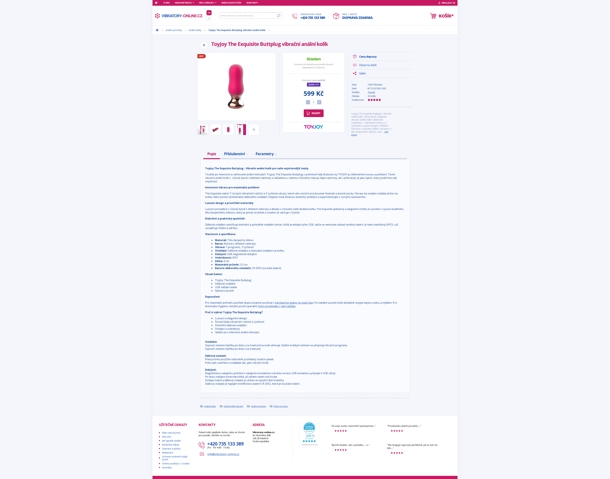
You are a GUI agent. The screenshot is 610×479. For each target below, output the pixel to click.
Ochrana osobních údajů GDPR (175, 458)
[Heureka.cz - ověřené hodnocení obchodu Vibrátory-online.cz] (309, 446)
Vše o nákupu (206, 2)
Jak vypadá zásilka (171, 440)
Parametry (266, 153)
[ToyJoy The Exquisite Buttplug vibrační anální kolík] (236, 86)
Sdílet (362, 73)
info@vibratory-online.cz (223, 454)
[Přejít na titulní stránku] (179, 15)
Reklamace (167, 452)
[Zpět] (204, 45)
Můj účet (166, 436)
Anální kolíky (210, 406)
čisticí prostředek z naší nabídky (277, 306)
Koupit (316, 113)
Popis (211, 153)
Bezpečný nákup (170, 444)
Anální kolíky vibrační (233, 406)
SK (209, 18)
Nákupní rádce (183, 2)
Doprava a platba (171, 448)
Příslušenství (236, 153)
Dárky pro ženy (281, 406)
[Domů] (158, 2)
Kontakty (252, 2)
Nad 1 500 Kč (357, 16)
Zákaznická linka (312, 16)
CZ (209, 12)
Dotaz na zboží (367, 65)
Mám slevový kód (231, 2)
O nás (166, 2)
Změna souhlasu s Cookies (176, 463)
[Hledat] (278, 15)
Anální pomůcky (258, 406)
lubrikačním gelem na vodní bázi (294, 302)
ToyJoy (371, 92)
